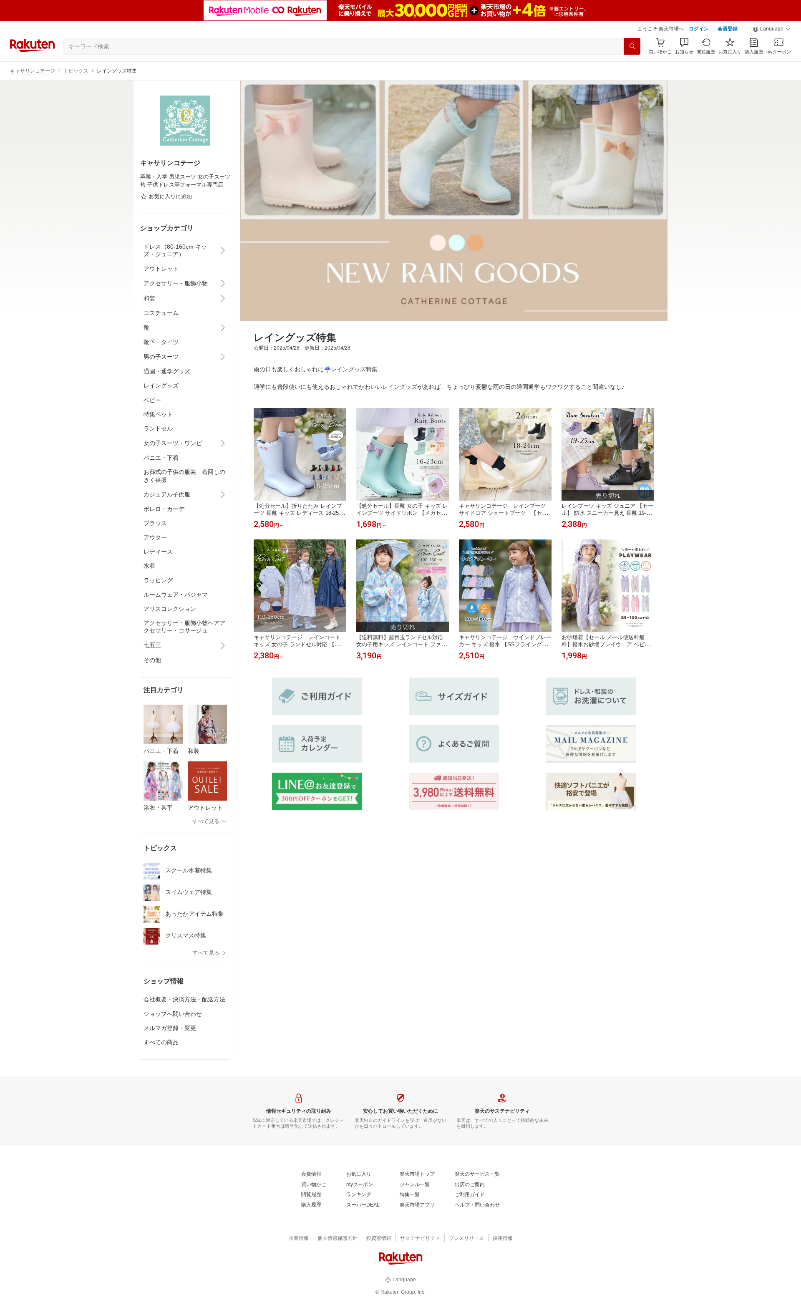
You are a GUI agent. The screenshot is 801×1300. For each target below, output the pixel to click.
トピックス (75, 71)
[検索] (632, 46)
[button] (772, 29)
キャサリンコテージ (32, 71)
